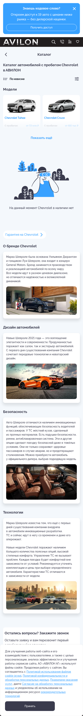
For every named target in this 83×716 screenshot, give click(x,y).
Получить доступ (41, 27)
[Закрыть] (74, 8)
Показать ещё (41, 138)
